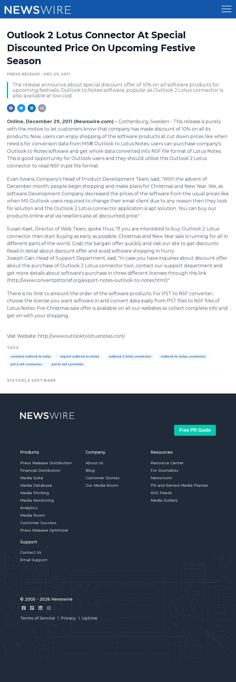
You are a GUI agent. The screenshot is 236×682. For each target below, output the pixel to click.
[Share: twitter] (21, 108)
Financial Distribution (40, 470)
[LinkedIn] (40, 608)
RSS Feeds (161, 492)
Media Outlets (164, 500)
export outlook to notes (79, 356)
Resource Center (167, 463)
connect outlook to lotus (30, 356)
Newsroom (161, 477)
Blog (90, 470)
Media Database (36, 485)
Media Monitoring (37, 500)
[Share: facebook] (11, 108)
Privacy (68, 618)
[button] (226, 9)
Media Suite (31, 477)
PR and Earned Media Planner (179, 485)
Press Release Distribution (46, 463)
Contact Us (30, 552)
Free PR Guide (195, 430)
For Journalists (164, 470)
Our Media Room (101, 485)
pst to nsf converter (68, 364)
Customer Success (38, 522)
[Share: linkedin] (31, 108)
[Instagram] (49, 608)
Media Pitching (34, 492)
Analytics (28, 507)
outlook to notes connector (183, 356)
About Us (94, 463)
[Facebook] (24, 608)
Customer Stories (102, 477)
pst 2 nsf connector (26, 364)
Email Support (33, 559)
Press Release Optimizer (44, 530)
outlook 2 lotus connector (130, 356)
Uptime (89, 618)
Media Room (32, 515)
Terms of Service (37, 618)
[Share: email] (42, 108)
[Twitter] (32, 608)
